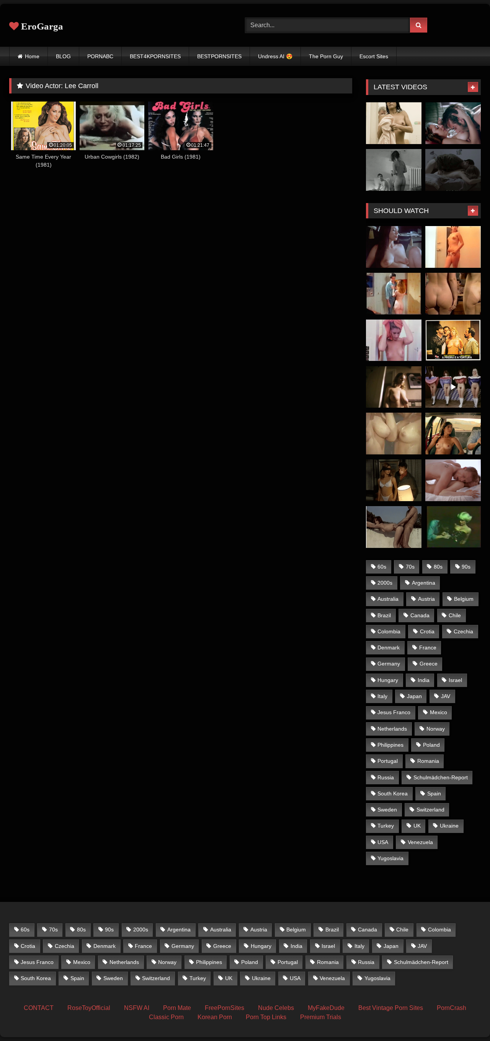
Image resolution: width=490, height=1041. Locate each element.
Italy (382, 696)
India (424, 680)
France (427, 647)
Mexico (438, 712)
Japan (414, 696)
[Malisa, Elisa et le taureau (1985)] (393, 527)
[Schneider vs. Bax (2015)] (393, 123)
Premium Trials (320, 1017)
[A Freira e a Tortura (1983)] (453, 340)
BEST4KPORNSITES (155, 56)
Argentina (423, 583)
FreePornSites (224, 1008)
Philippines (390, 745)
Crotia (427, 631)
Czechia (463, 631)
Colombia (388, 631)
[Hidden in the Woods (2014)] (453, 480)
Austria (426, 599)
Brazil (384, 615)
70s (410, 567)
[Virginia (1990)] (393, 294)
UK (417, 826)
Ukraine (449, 826)
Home (32, 56)
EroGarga (41, 26)
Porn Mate (177, 1008)
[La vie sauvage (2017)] (453, 433)
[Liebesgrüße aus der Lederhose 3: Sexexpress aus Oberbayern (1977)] (453, 387)
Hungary (387, 680)
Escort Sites (373, 56)
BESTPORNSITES (219, 56)
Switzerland (430, 810)
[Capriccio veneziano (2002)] (393, 480)
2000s (384, 583)
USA (382, 842)
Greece (429, 664)
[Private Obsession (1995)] (393, 387)
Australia (388, 599)
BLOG (63, 56)
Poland (431, 745)
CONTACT (39, 1008)
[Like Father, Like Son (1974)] (393, 247)
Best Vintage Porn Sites (390, 1008)
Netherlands (392, 729)
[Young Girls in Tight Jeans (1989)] (453, 294)
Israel (455, 680)
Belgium (464, 599)
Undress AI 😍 (275, 56)
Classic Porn (166, 1017)
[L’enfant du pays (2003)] (393, 170)
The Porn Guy (326, 56)
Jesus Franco (393, 712)
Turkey (385, 826)
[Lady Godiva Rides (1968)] (393, 433)
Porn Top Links (266, 1017)
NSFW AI (136, 1008)
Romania (428, 761)
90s (466, 567)
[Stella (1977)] (453, 527)
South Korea (392, 793)
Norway (435, 729)
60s (381, 567)
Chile (455, 615)
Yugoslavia (390, 858)
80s (438, 567)
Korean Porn (215, 1017)
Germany (388, 664)
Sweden (387, 810)
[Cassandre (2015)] (453, 170)
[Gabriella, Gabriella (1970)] (393, 340)
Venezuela (420, 842)
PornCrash (451, 1008)
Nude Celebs (276, 1008)
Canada (420, 615)
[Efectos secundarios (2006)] (453, 123)
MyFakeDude (326, 1008)
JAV (445, 696)
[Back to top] (466, 1018)
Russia (385, 777)
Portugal (387, 761)
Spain (434, 793)
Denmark (388, 647)
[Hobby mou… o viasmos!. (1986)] (453, 247)
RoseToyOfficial (88, 1008)
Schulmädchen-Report (440, 777)
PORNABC (100, 56)
